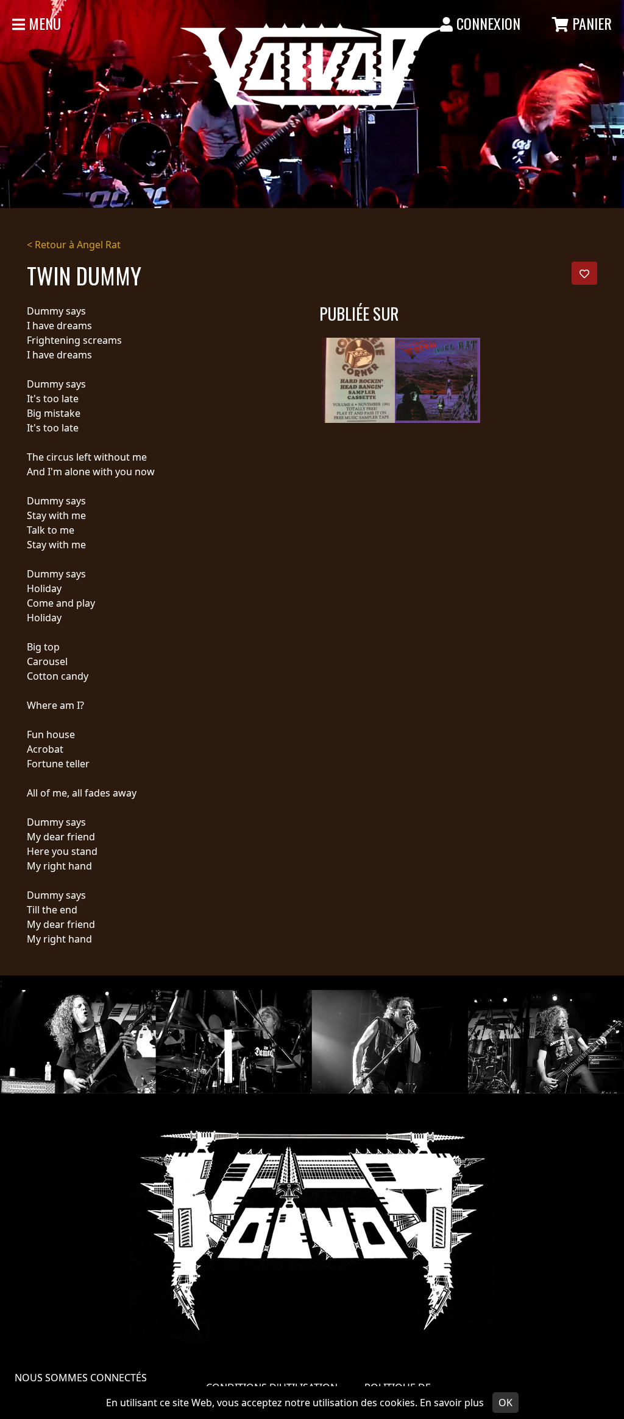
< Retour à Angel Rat (74, 244)
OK (505, 1402)
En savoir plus (452, 1402)
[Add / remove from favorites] (584, 273)
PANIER (590, 23)
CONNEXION (486, 23)
